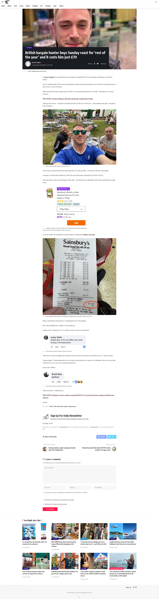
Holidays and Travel (117, 568)
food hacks (60, 406)
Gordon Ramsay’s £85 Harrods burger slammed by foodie (72, 99)
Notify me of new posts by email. (56, 504)
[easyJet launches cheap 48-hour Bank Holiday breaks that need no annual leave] (123, 531)
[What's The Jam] (8, 2)
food (54, 406)
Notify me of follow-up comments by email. (59, 500)
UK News (29, 47)
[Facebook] (133, 587)
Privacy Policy (94, 427)
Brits (51, 406)
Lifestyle (84, 538)
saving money (72, 406)
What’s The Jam (89, 235)
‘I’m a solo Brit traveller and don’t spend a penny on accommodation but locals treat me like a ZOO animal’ (122, 574)
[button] (3, 2)
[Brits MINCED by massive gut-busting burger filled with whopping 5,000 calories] (65, 531)
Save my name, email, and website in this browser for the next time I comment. (66, 492)
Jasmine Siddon (36, 62)
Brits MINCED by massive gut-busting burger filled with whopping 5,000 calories (63, 544)
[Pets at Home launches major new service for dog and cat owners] (36, 561)
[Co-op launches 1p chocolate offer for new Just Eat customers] (36, 531)
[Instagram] (136, 587)
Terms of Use (63, 427)
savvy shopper (49, 77)
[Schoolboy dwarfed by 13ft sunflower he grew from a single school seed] (65, 561)
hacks (65, 406)
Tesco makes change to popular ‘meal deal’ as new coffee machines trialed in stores (93, 574)
